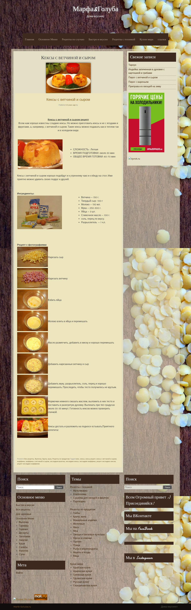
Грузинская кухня (82, 578)
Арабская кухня (81, 567)
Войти (19, 572)
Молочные (79, 523)
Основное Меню (47, 39)
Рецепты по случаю (73, 39)
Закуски (23, 540)
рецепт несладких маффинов (28, 464)
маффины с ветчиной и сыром (37, 461)
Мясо (76, 527)
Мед (75, 531)
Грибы (76, 513)
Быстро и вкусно (98, 39)
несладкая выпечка (57, 461)
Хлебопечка (79, 494)
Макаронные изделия (85, 520)
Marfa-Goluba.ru (22, 606)
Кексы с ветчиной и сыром (68, 99)
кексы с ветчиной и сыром (106, 459)
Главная (29, 39)
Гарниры (24, 525)
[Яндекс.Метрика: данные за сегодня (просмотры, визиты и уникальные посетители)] (23, 599)
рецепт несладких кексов (106, 461)
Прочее (77, 541)
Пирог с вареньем (138, 81)
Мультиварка (80, 490)
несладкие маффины (88, 461)
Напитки (23, 550)
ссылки (162, 39)
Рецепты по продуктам (61, 459)
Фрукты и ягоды (82, 552)
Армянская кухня (82, 571)
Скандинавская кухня (85, 585)
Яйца (76, 556)
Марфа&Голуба (95, 9)
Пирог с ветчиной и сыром (143, 77)
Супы (22, 554)
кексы (82, 459)
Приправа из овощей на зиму (144, 86)
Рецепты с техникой (123, 39)
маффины (21, 461)
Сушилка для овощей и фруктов (91, 497)
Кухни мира (146, 39)
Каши (22, 543)
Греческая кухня (82, 574)
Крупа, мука (46, 459)
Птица (76, 545)
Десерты (24, 532)
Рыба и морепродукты (85, 548)
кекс (77, 459)
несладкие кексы (72, 461)
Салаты (23, 547)
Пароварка (79, 501)
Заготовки (24, 536)
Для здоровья (23, 514)
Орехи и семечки (82, 538)
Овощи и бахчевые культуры (89, 534)
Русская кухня (81, 581)
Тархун (132, 65)
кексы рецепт (91, 459)
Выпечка (38, 459)
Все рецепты (29, 459)
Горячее (23, 529)
